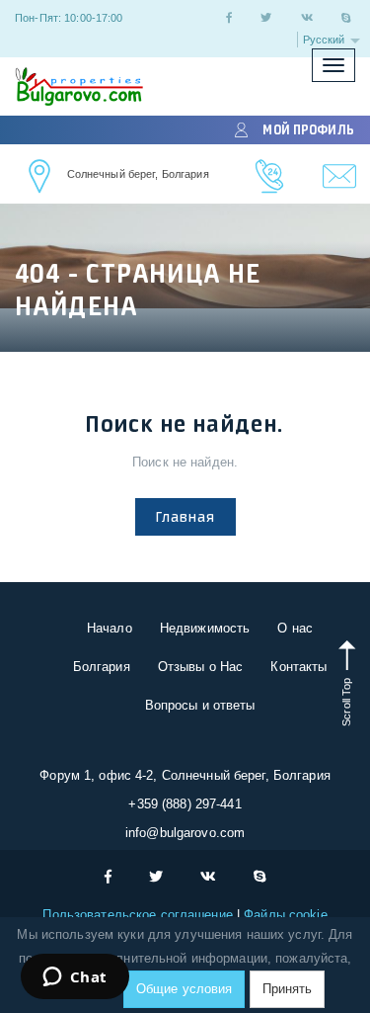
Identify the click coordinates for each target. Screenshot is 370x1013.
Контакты (298, 666)
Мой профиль (307, 129)
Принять (287, 988)
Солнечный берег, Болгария (138, 174)
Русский (325, 39)
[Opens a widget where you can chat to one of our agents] (74, 978)
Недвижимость (205, 628)
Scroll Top (346, 699)
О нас (295, 628)
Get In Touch (40, 176)
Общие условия (184, 988)
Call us (270, 176)
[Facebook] (229, 18)
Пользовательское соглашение (139, 914)
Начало (109, 628)
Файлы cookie (286, 914)
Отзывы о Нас (201, 666)
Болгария (101, 666)
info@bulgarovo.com (185, 832)
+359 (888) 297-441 (184, 804)
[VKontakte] (307, 18)
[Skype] (346, 18)
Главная (185, 516)
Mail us (340, 176)
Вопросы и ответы (200, 705)
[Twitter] (266, 18)
